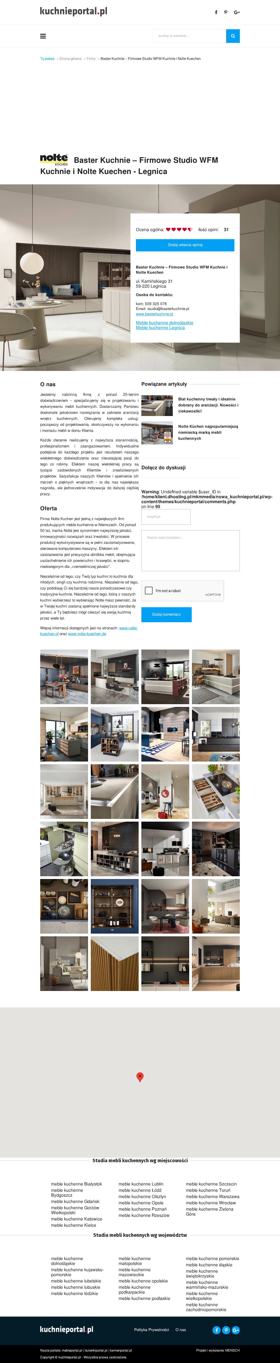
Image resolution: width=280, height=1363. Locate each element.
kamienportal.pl (121, 1350)
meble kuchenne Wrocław (211, 1203)
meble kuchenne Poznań (143, 1209)
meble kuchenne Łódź (140, 1190)
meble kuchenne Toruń (208, 1190)
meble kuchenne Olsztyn (142, 1196)
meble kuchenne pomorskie (212, 1258)
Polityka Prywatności (151, 1330)
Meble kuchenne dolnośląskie (164, 323)
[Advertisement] (140, 113)
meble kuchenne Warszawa (213, 1196)
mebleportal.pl (72, 1350)
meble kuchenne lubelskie (76, 1281)
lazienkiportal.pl (96, 1350)
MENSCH (232, 1350)
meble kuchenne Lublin (141, 1184)
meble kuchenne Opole (141, 1203)
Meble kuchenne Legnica (160, 328)
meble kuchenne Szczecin (211, 1184)
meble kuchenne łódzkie (74, 1293)
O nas (181, 1330)
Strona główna (70, 59)
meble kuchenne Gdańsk (75, 1201)
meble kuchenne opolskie (143, 1281)
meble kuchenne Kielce (73, 1225)
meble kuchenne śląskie (209, 1265)
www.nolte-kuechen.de (87, 634)
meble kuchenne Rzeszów (144, 1215)
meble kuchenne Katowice (76, 1219)
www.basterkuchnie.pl (154, 314)
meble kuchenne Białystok (76, 1184)
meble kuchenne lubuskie (75, 1287)
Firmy (91, 59)
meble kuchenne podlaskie (144, 1298)
